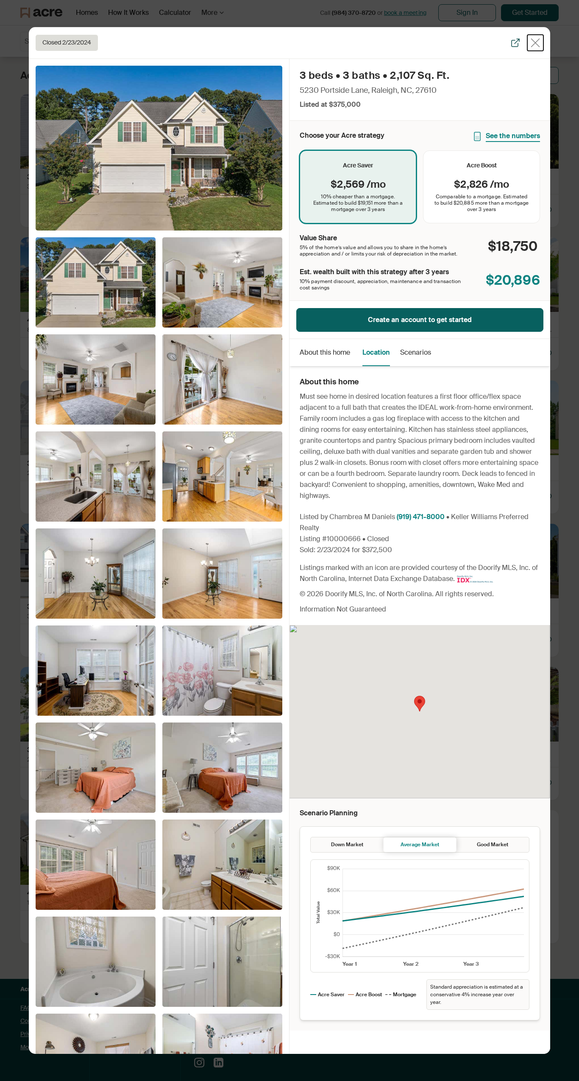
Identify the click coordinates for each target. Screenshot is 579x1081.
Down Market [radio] (347, 844)
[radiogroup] (420, 186)
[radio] (358, 186)
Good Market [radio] (492, 844)
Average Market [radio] (420, 844)
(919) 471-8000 (421, 516)
